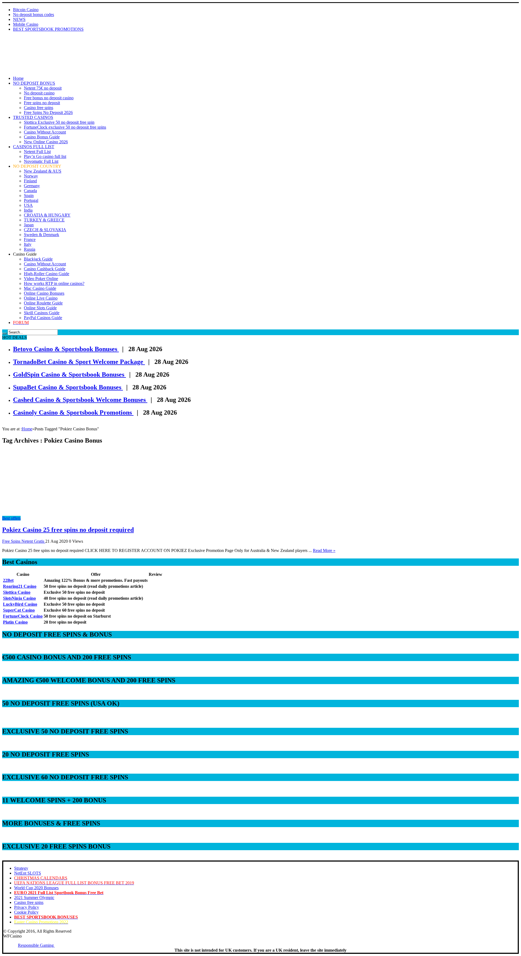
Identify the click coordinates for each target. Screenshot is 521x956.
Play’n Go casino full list (45, 156)
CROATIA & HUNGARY (47, 215)
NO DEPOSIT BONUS (34, 83)
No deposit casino (39, 93)
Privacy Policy (26, 907)
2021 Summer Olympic (34, 897)
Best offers (11, 518)
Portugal (31, 200)
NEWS (19, 19)
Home (18, 78)
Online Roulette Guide (43, 303)
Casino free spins (38, 107)
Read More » (324, 550)
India (28, 210)
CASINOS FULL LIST (33, 146)
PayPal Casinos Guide (43, 317)
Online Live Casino (41, 298)
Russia (29, 249)
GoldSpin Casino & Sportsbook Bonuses (69, 374)
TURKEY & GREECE (44, 220)
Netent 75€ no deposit (43, 88)
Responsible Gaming (36, 945)
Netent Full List (37, 151)
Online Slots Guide (40, 308)
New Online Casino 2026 (46, 141)
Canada (30, 190)
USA (28, 205)
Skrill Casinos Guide (41, 312)
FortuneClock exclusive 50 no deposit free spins (65, 127)
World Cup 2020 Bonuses (36, 887)
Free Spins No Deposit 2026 (48, 112)
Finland (30, 181)
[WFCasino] (21, 51)
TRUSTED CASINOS (33, 117)
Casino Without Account (45, 132)
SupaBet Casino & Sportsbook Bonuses (68, 387)
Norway (31, 176)
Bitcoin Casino (26, 9)
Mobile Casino (25, 24)
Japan (29, 225)
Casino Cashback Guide (44, 268)
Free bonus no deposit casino (49, 98)
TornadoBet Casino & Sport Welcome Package (79, 361)
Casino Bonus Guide (42, 137)
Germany (32, 185)
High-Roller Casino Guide (46, 273)
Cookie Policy (26, 912)
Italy (27, 244)
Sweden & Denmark (41, 234)
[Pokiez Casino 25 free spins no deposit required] (51, 513)
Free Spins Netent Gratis (23, 541)
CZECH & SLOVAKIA (45, 229)
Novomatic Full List (41, 161)
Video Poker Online (41, 278)
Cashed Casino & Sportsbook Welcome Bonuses (80, 399)
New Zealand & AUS (42, 171)
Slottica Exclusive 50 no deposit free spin (59, 122)
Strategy (21, 868)
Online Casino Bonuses (44, 293)
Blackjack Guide (38, 259)
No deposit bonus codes (33, 14)
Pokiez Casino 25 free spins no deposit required (68, 529)
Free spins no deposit (42, 102)
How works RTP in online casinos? (54, 283)
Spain (29, 195)
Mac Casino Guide (40, 288)
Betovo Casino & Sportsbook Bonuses (66, 348)
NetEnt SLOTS (27, 873)
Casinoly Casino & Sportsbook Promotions (73, 412)
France (30, 239)
